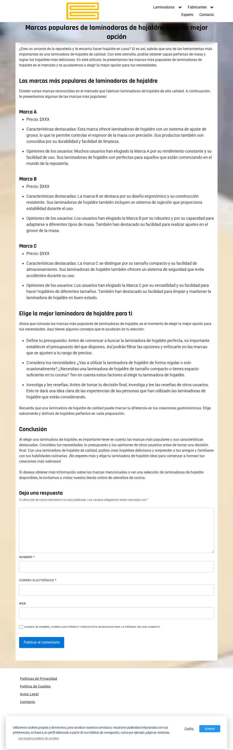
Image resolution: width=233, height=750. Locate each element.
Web (22, 603)
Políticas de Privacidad (38, 678)
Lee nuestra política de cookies (38, 738)
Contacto (206, 15)
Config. (189, 728)
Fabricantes (197, 7)
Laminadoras (164, 7)
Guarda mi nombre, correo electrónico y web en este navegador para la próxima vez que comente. (93, 626)
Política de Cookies (35, 686)
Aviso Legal (29, 694)
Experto (187, 15)
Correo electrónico (38, 580)
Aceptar (210, 728)
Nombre (27, 557)
